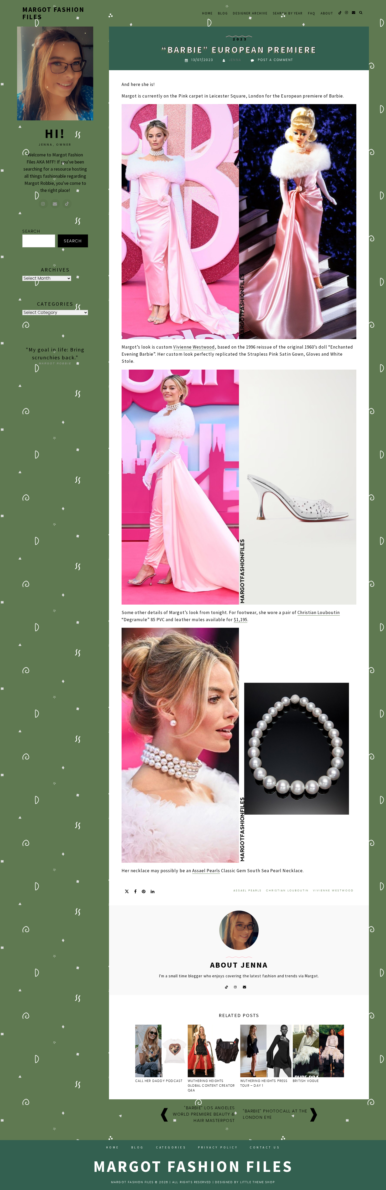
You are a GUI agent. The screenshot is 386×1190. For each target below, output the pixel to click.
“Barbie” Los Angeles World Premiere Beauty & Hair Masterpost (204, 1114)
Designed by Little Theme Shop (245, 1182)
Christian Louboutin (319, 612)
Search (31, 231)
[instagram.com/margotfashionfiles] (43, 203)
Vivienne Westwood (194, 347)
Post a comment (275, 60)
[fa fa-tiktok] (340, 12)
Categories (171, 1147)
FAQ (311, 13)
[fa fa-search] (361, 12)
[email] (354, 12)
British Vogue (306, 1080)
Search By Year (288, 13)
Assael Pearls (206, 871)
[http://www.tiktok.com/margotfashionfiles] (67, 203)
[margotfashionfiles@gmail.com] (55, 203)
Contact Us (265, 1147)
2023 (240, 39)
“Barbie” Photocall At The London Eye (275, 1114)
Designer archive (250, 13)
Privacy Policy (218, 1147)
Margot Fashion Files (53, 13)
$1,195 (240, 619)
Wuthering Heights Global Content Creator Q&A (211, 1085)
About (327, 13)
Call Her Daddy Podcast (158, 1080)
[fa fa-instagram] (346, 12)
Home (207, 13)
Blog (223, 13)
